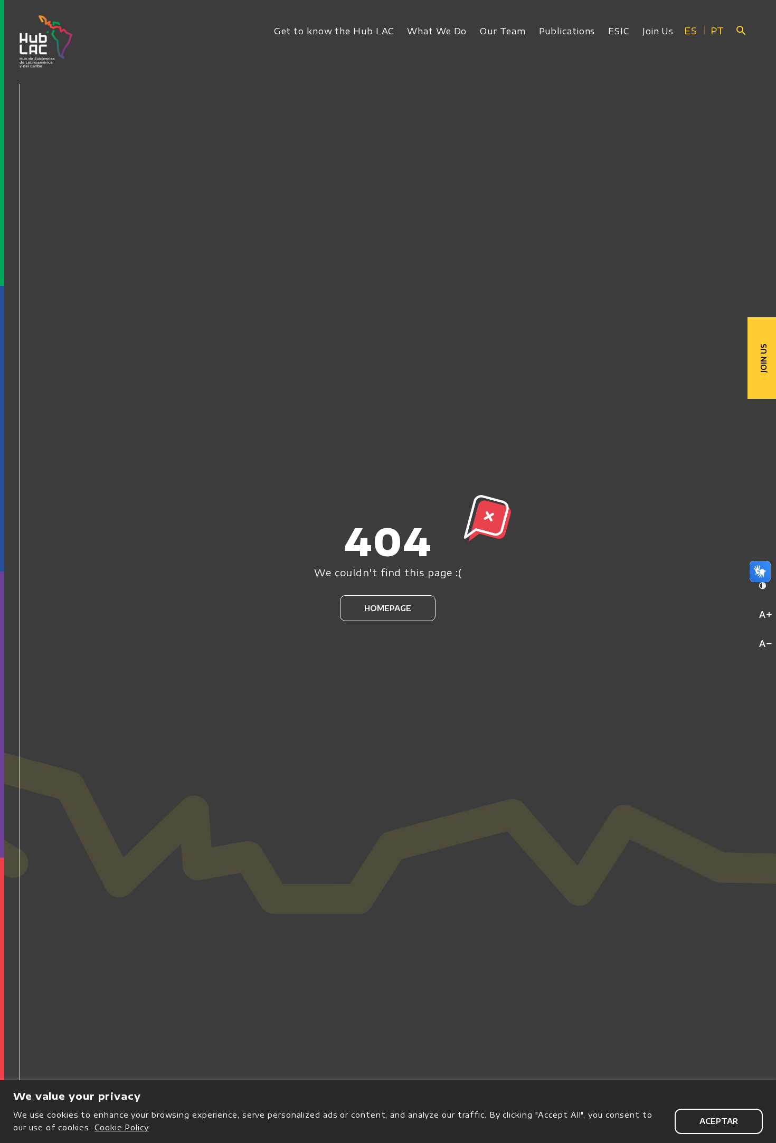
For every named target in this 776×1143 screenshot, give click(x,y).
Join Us (658, 31)
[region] (388, 1111)
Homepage (387, 608)
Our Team (502, 31)
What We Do (437, 31)
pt (717, 30)
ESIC (618, 31)
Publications (567, 31)
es (690, 30)
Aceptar (718, 1121)
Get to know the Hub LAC (334, 31)
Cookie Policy (121, 1127)
